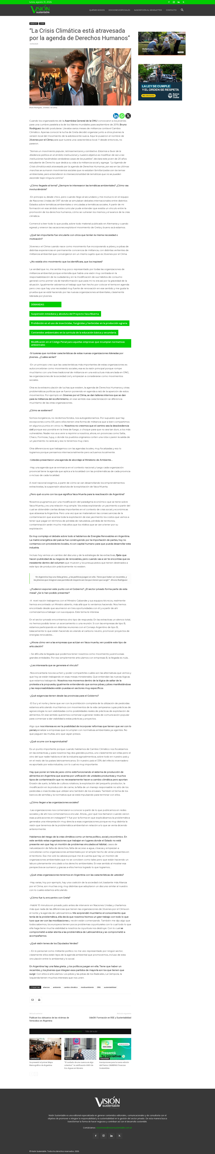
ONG (99, 987)
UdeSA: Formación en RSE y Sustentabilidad (110, 1017)
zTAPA (42, 24)
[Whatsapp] (122, 116)
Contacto (171, 10)
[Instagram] (174, 2)
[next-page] (36, 1074)
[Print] (39, 1000)
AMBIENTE (33, 24)
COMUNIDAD (35, 1059)
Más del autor (91, 1031)
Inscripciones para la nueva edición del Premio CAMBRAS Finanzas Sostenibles (114, 1065)
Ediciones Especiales (119, 10)
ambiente (57, 987)
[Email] (32, 1000)
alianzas (46, 987)
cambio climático (71, 987)
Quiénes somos (97, 10)
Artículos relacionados (72, 1031)
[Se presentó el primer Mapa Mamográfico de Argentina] (45, 1049)
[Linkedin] (178, 2)
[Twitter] (183, 2)
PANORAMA (104, 1059)
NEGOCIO (68, 1059)
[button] (182, 10)
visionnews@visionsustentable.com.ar (114, 1127)
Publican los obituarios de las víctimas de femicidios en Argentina (49, 1019)
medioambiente (87, 987)
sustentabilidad (110, 987)
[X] (128, 116)
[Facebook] (169, 2)
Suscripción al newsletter (148, 10)
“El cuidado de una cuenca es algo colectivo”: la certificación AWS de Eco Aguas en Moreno (78, 1065)
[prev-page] (31, 1074)
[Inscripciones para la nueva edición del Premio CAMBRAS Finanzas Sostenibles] (115, 1049)
